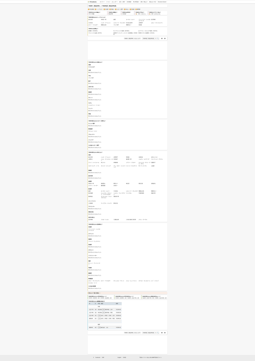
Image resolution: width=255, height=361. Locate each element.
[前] (162, 38)
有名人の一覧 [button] (152, 2)
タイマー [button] (102, 2)
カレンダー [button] (114, 2)
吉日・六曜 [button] (122, 2)
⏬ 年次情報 (91, 9)
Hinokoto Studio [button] (162, 2)
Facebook (97, 357)
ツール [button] (108, 2)
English (119, 357)
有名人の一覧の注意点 (93, 293)
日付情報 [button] (129, 2)
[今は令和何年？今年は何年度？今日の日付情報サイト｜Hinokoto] (92, 1)
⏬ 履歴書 (137, 9)
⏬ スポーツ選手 (119, 9)
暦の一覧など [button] (144, 2)
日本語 (124, 357)
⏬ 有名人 (126, 9)
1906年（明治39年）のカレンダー (132, 38)
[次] (165, 38)
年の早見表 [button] (135, 2)
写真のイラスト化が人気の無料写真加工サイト (151, 357)
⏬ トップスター (99, 9)
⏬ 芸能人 (111, 9)
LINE (103, 357)
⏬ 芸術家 (132, 9)
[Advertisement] (127, 50)
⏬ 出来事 (106, 9)
